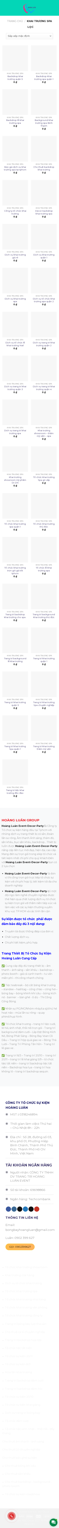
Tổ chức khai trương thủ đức (44, 525)
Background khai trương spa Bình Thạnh (44, 123)
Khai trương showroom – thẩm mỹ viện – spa (43, 433)
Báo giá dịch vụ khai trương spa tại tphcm (15, 168)
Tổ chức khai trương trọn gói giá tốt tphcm (15, 570)
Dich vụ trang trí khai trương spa (15, 432)
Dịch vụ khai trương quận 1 (43, 256)
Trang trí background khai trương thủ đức (44, 615)
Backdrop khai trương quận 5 (15, 77)
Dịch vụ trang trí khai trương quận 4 (44, 388)
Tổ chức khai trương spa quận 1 (15, 525)
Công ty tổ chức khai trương (15, 212)
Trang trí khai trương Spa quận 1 (15, 747)
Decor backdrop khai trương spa (44, 212)
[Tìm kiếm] (55, 8)
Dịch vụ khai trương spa (15, 300)
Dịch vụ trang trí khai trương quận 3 (15, 388)
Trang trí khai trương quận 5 (15, 703)
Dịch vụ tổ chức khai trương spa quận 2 (44, 300)
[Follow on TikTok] (19, 1209)
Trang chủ (15, 21)
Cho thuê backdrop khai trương (43, 168)
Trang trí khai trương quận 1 (44, 660)
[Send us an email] (31, 1209)
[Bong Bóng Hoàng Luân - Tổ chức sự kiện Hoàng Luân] (29, 7)
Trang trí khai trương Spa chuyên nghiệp (44, 703)
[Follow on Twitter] (25, 1209)
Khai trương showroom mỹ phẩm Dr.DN (15, 480)
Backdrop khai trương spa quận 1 (43, 77)
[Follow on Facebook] (8, 1209)
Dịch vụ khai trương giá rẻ (15, 256)
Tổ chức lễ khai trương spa (44, 569)
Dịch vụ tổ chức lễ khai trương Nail (15, 344)
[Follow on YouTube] (36, 1209)
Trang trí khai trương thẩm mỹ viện (44, 747)
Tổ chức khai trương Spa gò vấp (44, 478)
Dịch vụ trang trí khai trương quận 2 (44, 344)
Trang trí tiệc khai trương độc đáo (15, 791)
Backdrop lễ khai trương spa (15, 121)
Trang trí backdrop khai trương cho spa (15, 615)
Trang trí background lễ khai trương (15, 660)
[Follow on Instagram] (14, 1209)
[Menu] (4, 8)
